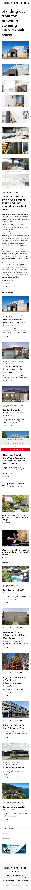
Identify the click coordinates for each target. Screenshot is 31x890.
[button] (15, 440)
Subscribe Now (15, 449)
